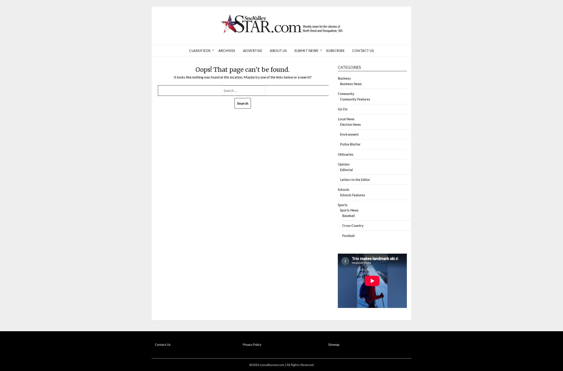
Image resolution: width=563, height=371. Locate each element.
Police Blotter (350, 144)
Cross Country (353, 225)
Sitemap (334, 344)
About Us (278, 51)
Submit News (306, 51)
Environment (349, 134)
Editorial (346, 170)
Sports (342, 205)
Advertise (252, 51)
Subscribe (335, 51)
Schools (343, 189)
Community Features (355, 99)
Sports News (349, 210)
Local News (346, 119)
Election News (350, 124)
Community (346, 94)
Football (348, 236)
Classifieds (200, 51)
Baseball (348, 216)
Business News (351, 84)
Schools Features (352, 195)
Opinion (343, 164)
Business (344, 78)
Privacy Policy (252, 344)
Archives (226, 51)
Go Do (342, 109)
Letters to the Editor (355, 180)
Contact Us (363, 51)
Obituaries (345, 154)
